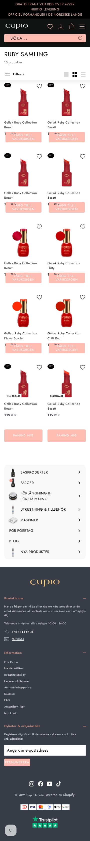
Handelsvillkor (13, 668)
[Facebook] (40, 783)
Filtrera (18, 74)
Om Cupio (11, 662)
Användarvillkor (14, 707)
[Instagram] (31, 783)
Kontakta (9, 694)
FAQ (7, 700)
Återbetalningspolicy (17, 687)
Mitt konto (11, 713)
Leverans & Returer (16, 681)
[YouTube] (49, 783)
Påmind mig (23, 435)
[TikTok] (58, 783)
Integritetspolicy (15, 675)
